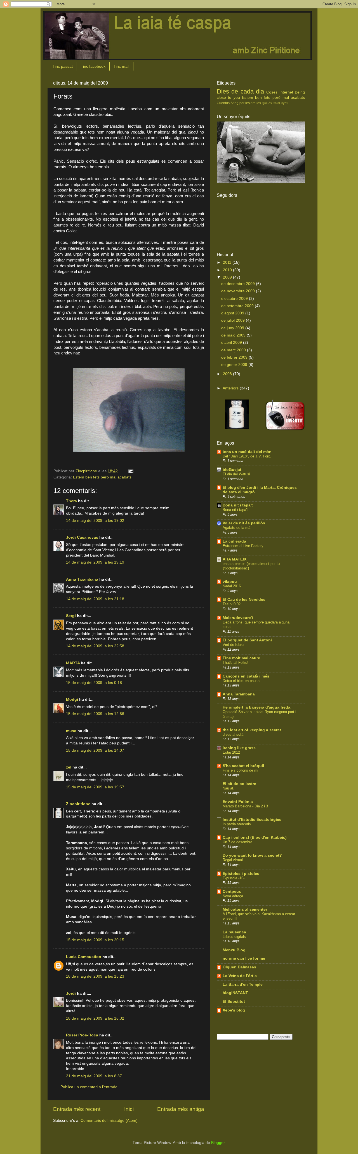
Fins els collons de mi (240, 770)
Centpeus (232, 891)
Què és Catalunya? (275, 103)
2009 (228, 277)
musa (71, 731)
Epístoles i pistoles (241, 874)
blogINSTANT (235, 993)
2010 (228, 270)
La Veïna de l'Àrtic (240, 976)
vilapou (230, 582)
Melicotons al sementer (245, 909)
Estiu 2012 (231, 752)
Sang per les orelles (245, 103)
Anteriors (231, 388)
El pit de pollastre (239, 784)
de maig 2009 (234, 335)
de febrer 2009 (235, 357)
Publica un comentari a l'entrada (88, 1087)
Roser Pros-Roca (82, 1035)
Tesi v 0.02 (232, 604)
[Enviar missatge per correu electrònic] (130, 471)
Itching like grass (239, 748)
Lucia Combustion (83, 957)
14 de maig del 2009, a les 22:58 (95, 646)
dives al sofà (233, 734)
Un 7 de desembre (237, 842)
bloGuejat (232, 470)
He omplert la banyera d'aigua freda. (257, 707)
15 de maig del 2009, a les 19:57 (95, 787)
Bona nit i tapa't (238, 505)
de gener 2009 (234, 365)
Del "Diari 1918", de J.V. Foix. (247, 456)
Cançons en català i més (246, 676)
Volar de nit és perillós (244, 523)
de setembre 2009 (238, 306)
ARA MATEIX (234, 559)
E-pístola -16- (233, 878)
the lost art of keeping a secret (252, 730)
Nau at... (230, 788)
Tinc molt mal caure (241, 658)
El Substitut (234, 1001)
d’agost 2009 (233, 313)
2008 (228, 374)
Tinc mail (121, 66)
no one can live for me (244, 958)
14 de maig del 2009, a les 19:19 (95, 562)
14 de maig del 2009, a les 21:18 (95, 599)
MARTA (73, 663)
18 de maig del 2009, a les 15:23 (95, 976)
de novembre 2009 (238, 291)
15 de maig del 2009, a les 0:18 (94, 683)
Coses (271, 92)
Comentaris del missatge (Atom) (109, 1120)
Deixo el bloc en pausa (241, 681)
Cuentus (223, 103)
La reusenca (234, 932)
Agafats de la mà (236, 527)
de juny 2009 (233, 328)
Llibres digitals (234, 937)
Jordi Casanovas (82, 537)
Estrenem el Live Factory (243, 546)
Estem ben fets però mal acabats (102, 477)
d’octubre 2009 (235, 298)
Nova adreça (233, 896)
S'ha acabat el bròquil (243, 766)
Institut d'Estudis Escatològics (252, 819)
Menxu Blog (234, 950)
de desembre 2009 (238, 284)
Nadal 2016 (232, 586)
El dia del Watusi (236, 474)
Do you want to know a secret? (252, 855)
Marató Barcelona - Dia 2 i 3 (245, 806)
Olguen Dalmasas (239, 967)
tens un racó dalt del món (247, 452)
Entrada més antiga (180, 1109)
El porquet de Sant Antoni (247, 640)
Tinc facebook (93, 66)
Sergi (71, 616)
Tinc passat (63, 66)
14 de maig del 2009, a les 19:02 (95, 520)
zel (68, 767)
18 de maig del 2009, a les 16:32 (95, 1018)
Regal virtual (233, 860)
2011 (227, 262)
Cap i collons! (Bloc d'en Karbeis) (255, 837)
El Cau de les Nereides (244, 599)
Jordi (71, 993)
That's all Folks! (235, 662)
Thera (71, 501)
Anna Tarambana (82, 579)
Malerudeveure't (238, 618)
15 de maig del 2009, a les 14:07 (95, 750)
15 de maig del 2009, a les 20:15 (95, 940)
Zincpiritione (78, 804)
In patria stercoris (237, 824)
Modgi (72, 699)
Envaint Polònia (238, 802)
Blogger (218, 1143)
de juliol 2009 (233, 320)
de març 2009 (234, 350)
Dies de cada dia (240, 91)
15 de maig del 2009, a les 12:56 (95, 714)
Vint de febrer (233, 645)
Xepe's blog (234, 1010)
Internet (286, 92)
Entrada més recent (76, 1109)
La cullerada (234, 541)
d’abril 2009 (232, 342)
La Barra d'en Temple (243, 984)
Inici (129, 1109)
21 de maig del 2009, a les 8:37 (94, 1076)
